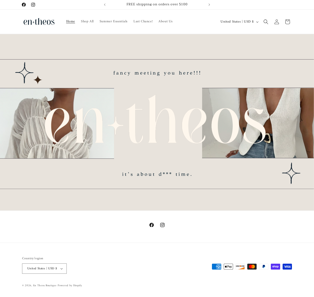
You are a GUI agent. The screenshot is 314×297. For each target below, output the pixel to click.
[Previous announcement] (104, 4)
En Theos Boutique (45, 285)
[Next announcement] (209, 4)
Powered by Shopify (70, 285)
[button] (266, 21)
